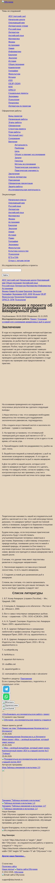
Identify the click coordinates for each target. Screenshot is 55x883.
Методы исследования (25, 164)
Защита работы (15, 186)
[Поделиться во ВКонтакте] (8, 702)
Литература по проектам (19, 106)
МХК (10, 87)
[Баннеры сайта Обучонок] (26, 720)
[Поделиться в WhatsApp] (6, 697)
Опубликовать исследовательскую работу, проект (26, 714)
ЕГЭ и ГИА (13, 257)
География (13, 71)
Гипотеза (19, 161)
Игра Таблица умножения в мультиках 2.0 (21, 767)
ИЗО (10, 80)
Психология (13, 99)
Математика (14, 39)
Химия (11, 48)
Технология (19, 297)
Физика (11, 42)
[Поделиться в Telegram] (6, 689)
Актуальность (21, 145)
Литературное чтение (18, 26)
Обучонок (18, 872)
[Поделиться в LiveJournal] (8, 708)
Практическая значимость (27, 170)
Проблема (19, 148)
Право (11, 238)
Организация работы (18, 119)
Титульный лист (15, 135)
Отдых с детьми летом (19, 260)
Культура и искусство (18, 251)
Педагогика (13, 103)
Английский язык (16, 35)
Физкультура (14, 74)
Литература (13, 32)
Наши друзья (8, 869)
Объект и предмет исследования (30, 154)
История (12, 61)
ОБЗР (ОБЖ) (14, 83)
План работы (14, 132)
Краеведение (14, 67)
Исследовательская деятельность (24, 190)
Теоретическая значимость (27, 167)
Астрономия (13, 45)
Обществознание (16, 64)
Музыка (12, 77)
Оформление (14, 125)
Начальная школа (16, 19)
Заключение (14, 173)
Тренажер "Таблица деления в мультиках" (21, 800)
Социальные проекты (18, 93)
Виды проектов (15, 116)
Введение (12, 141)
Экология (12, 58)
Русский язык (14, 29)
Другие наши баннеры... (13, 856)
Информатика (14, 51)
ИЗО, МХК (27, 294)
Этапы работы (15, 122)
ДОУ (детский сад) (17, 16)
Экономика (13, 96)
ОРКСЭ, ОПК (8, 300)
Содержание (14, 138)
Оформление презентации (20, 183)
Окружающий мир (16, 22)
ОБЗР (43, 294)
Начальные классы (17, 200)
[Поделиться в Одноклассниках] (10, 705)
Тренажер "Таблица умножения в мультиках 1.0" (24, 806)
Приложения (14, 180)
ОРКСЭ (11, 90)
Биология (12, 55)
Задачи (18, 157)
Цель (17, 151)
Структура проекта (17, 129)
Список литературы (17, 177)
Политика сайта (9, 866)
